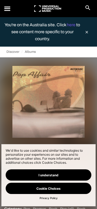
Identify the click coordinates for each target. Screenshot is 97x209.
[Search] (7, 8)
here (71, 25)
